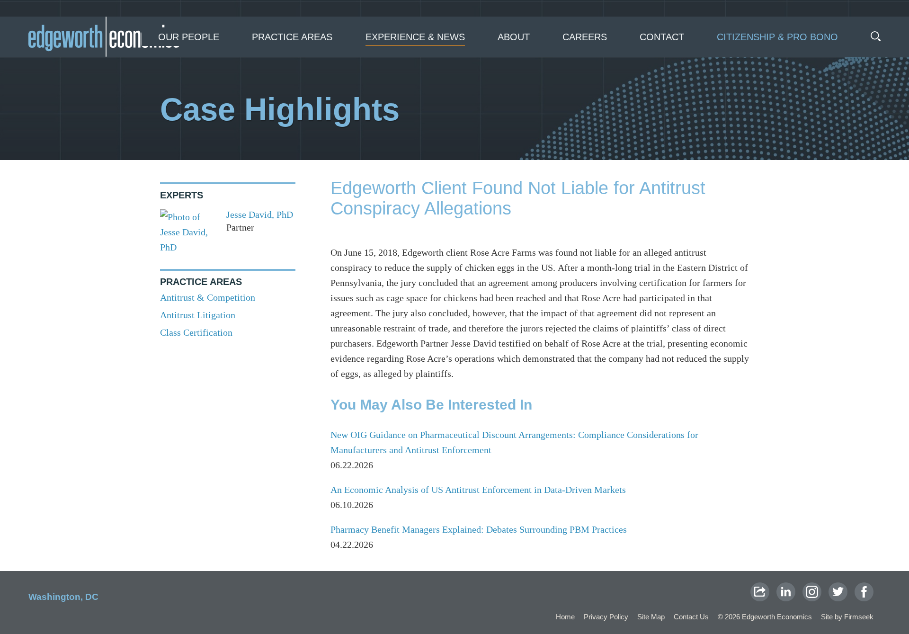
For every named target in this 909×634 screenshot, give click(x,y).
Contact (662, 37)
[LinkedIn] (785, 591)
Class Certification (196, 332)
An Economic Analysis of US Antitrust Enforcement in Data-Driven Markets (478, 489)
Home (565, 617)
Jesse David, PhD (259, 214)
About (514, 37)
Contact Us (691, 617)
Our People (188, 37)
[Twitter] (838, 591)
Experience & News (415, 37)
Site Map (651, 617)
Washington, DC (63, 597)
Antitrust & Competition (207, 297)
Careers (584, 37)
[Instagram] (811, 591)
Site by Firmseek (847, 617)
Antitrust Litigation (197, 315)
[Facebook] (864, 591)
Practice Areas (292, 37)
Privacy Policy (606, 617)
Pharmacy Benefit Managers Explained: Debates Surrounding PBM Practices (478, 529)
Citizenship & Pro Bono (777, 37)
